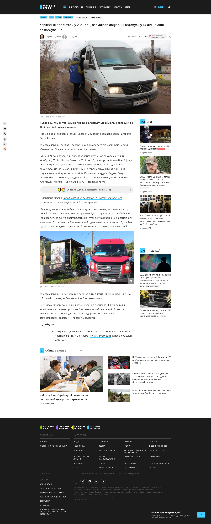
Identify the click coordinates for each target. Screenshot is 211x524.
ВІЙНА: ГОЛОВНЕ (76, 7)
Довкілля (78, 450)
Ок (201, 515)
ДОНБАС (43, 17)
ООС (51, 17)
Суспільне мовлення (50, 488)
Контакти (44, 480)
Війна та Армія (96, 17)
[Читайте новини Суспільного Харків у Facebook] (76, 481)
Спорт (127, 7)
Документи (45, 501)
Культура (117, 7)
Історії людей (155, 456)
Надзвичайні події (158, 446)
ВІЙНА (59, 17)
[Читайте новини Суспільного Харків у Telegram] (103, 481)
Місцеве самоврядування (107, 457)
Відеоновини (130, 467)
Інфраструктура (81, 17)
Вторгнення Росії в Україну (53, 446)
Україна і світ (105, 7)
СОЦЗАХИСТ (68, 17)
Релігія (102, 463)
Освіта (102, 446)
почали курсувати (100, 335)
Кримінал (128, 441)
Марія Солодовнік (53, 37)
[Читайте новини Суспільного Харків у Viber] (96, 481)
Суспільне (106, 494)
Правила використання (52, 492)
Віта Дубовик (73, 37)
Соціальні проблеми (159, 463)
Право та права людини (81, 457)
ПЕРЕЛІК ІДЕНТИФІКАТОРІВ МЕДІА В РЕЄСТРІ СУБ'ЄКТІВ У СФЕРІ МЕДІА (53, 511)
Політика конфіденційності (54, 497)
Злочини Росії (130, 463)
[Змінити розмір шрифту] (170, 37)
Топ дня (152, 467)
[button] (5, 123)
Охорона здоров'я (108, 450)
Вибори (127, 446)
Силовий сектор (131, 456)
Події (76, 441)
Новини (44, 441)
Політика (78, 463)
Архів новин (46, 484)
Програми (45, 505)
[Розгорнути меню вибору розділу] (64, 7)
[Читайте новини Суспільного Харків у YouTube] (89, 481)
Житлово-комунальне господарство (134, 451)
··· (146, 7)
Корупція (103, 441)
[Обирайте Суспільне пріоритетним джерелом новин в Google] (5, 149)
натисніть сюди (107, 497)
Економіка (79, 446)
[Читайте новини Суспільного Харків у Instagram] (82, 481)
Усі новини (91, 7)
